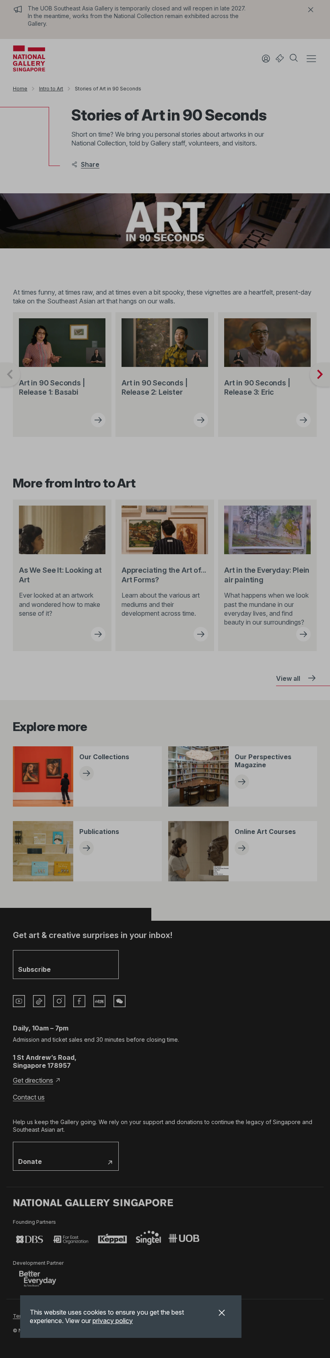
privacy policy (113, 1321)
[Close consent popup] (222, 1313)
